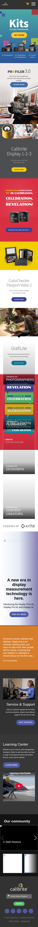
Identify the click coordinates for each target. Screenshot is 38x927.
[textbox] (19, 896)
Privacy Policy (14, 921)
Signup (19, 904)
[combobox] (19, 896)
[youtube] (31, 911)
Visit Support (26, 722)
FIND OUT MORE (19, 614)
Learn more (11, 765)
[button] (35, 838)
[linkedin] (13, 911)
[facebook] (19, 911)
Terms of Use (25, 921)
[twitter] (7, 911)
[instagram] (25, 911)
